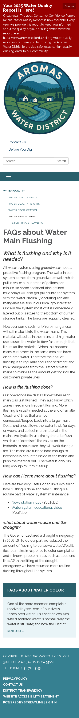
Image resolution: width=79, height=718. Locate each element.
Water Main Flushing (22, 216)
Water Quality (14, 190)
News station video (27, 502)
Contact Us (17, 142)
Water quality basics (22, 197)
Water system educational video (37, 508)
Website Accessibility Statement (31, 696)
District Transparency (22, 690)
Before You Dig (20, 149)
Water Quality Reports (24, 203)
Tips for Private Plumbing (25, 222)
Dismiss (69, 6)
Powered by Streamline (23, 702)
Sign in (51, 702)
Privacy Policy (15, 678)
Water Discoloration (22, 210)
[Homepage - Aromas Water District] (39, 98)
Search (61, 161)
